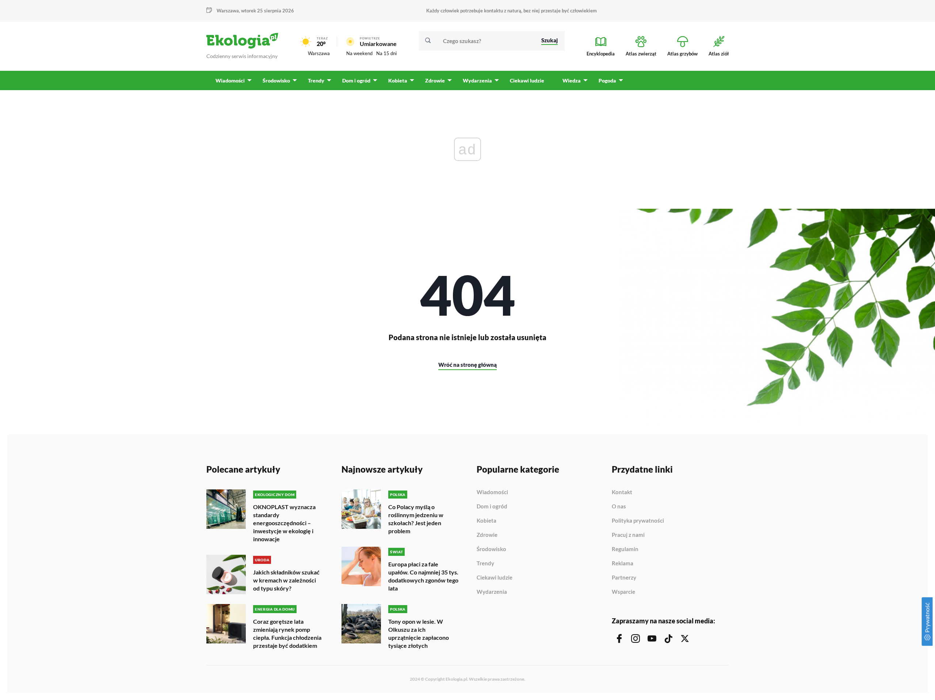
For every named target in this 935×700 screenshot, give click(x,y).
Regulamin (625, 549)
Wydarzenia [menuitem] (477, 80)
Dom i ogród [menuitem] (356, 80)
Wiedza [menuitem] (571, 80)
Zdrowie (487, 535)
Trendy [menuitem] (316, 80)
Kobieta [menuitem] (397, 80)
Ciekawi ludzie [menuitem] (527, 80)
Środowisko (491, 549)
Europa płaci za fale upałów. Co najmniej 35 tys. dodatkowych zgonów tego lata (423, 576)
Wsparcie (623, 592)
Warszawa (319, 53)
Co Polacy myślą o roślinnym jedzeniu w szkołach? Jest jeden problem (415, 518)
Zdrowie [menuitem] (435, 80)
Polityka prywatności (638, 521)
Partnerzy (624, 578)
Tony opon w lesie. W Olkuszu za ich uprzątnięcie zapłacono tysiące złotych (418, 633)
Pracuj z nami (628, 535)
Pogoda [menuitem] (607, 80)
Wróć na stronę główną (467, 364)
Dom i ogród (492, 506)
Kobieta (486, 521)
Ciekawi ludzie (494, 578)
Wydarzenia (492, 592)
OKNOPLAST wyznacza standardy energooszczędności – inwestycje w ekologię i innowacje (284, 522)
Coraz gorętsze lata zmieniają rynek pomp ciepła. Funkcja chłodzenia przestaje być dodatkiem (287, 633)
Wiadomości (492, 492)
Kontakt (622, 492)
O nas (619, 506)
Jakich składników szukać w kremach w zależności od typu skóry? (286, 580)
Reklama (622, 563)
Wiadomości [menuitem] (230, 80)
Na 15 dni (386, 53)
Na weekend (359, 53)
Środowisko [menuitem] (276, 80)
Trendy (485, 563)
